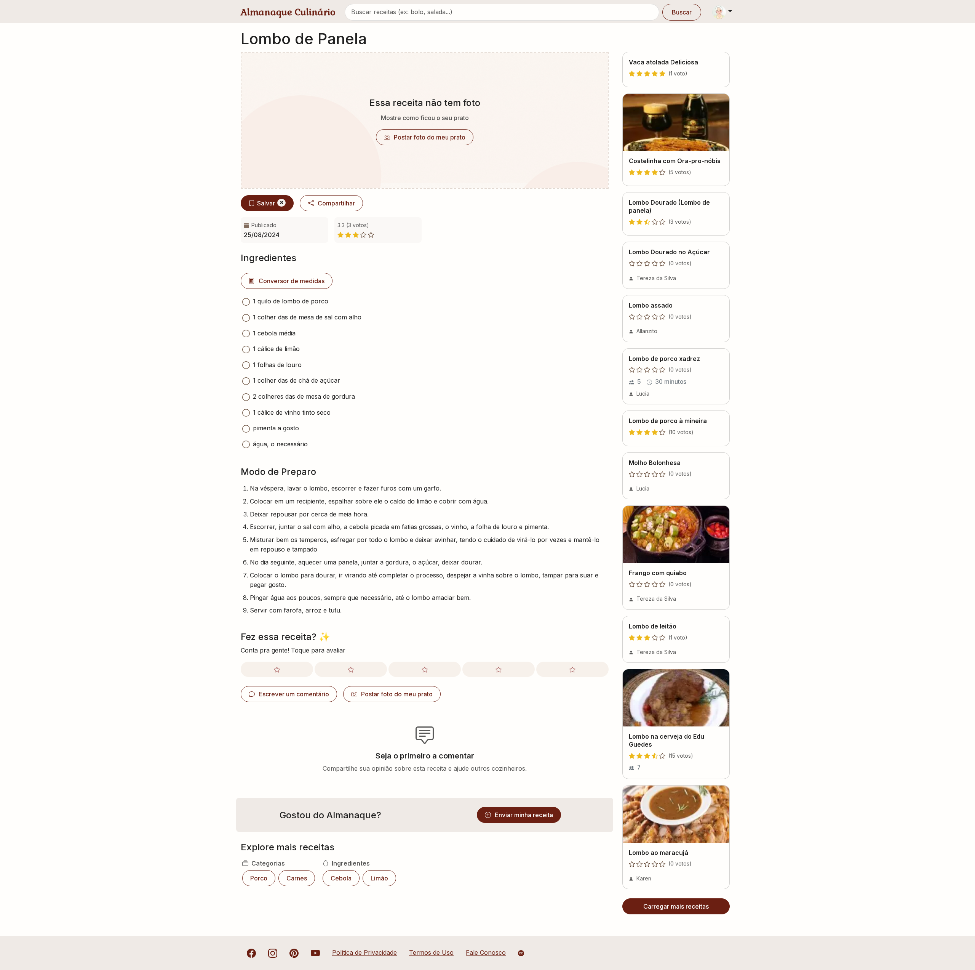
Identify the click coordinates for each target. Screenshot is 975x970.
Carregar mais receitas (676, 906)
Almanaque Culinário (288, 12)
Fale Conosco (486, 952)
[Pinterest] (294, 952)
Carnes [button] (296, 878)
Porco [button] (258, 878)
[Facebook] (251, 952)
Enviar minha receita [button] (524, 815)
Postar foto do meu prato (429, 137)
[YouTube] (315, 952)
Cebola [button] (341, 878)
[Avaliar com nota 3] (424, 669)
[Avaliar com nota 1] (277, 669)
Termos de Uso (431, 952)
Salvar (270, 203)
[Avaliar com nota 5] (572, 669)
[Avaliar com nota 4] (498, 669)
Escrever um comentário (294, 694)
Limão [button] (379, 878)
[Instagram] (272, 952)
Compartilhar (336, 203)
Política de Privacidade (364, 952)
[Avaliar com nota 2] (351, 669)
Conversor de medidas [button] (291, 281)
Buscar (682, 12)
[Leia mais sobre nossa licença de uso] (521, 953)
